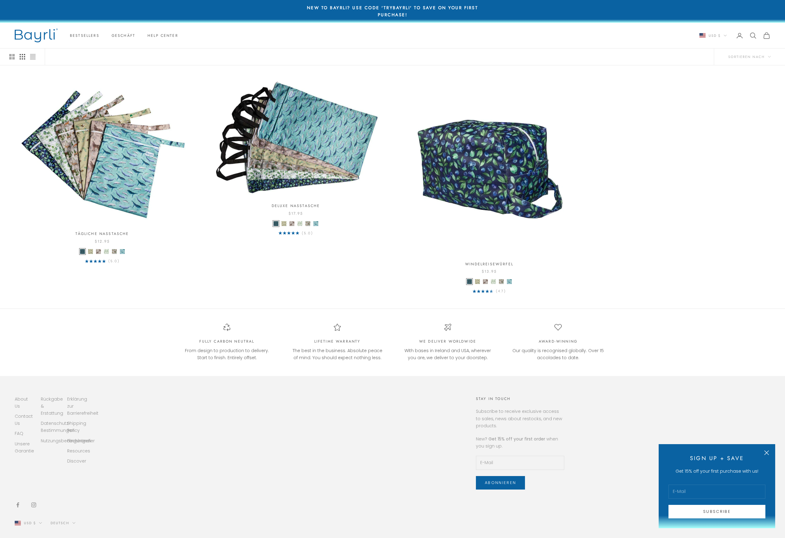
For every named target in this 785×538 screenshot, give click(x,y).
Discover (76, 461)
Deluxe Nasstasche (296, 206)
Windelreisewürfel (489, 264)
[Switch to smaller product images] (22, 56)
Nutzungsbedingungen (66, 441)
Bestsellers (84, 35)
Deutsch (60, 523)
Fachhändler (81, 441)
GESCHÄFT (123, 35)
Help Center (162, 35)
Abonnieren (500, 483)
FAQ (19, 433)
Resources (78, 451)
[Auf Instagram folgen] (34, 505)
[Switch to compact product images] (33, 56)
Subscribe (717, 511)
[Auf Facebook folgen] (18, 505)
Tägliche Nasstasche (102, 233)
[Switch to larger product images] (12, 56)
